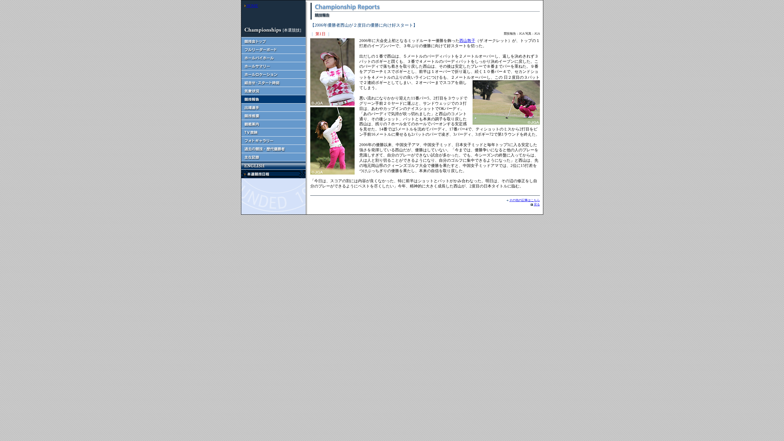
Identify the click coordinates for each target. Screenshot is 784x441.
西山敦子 (467, 40)
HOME (252, 5)
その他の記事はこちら (524, 200)
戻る (537, 204)
